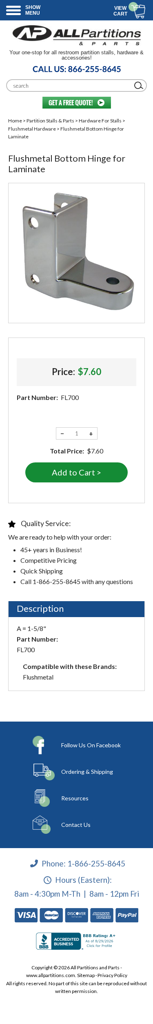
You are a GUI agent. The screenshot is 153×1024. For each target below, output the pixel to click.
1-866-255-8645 (96, 863)
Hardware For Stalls (100, 121)
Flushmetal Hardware (32, 129)
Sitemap (86, 975)
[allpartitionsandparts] (76, 35)
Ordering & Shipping (87, 771)
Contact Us (76, 824)
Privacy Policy (112, 975)
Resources (75, 798)
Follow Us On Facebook (91, 745)
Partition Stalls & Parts (50, 121)
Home (15, 121)
